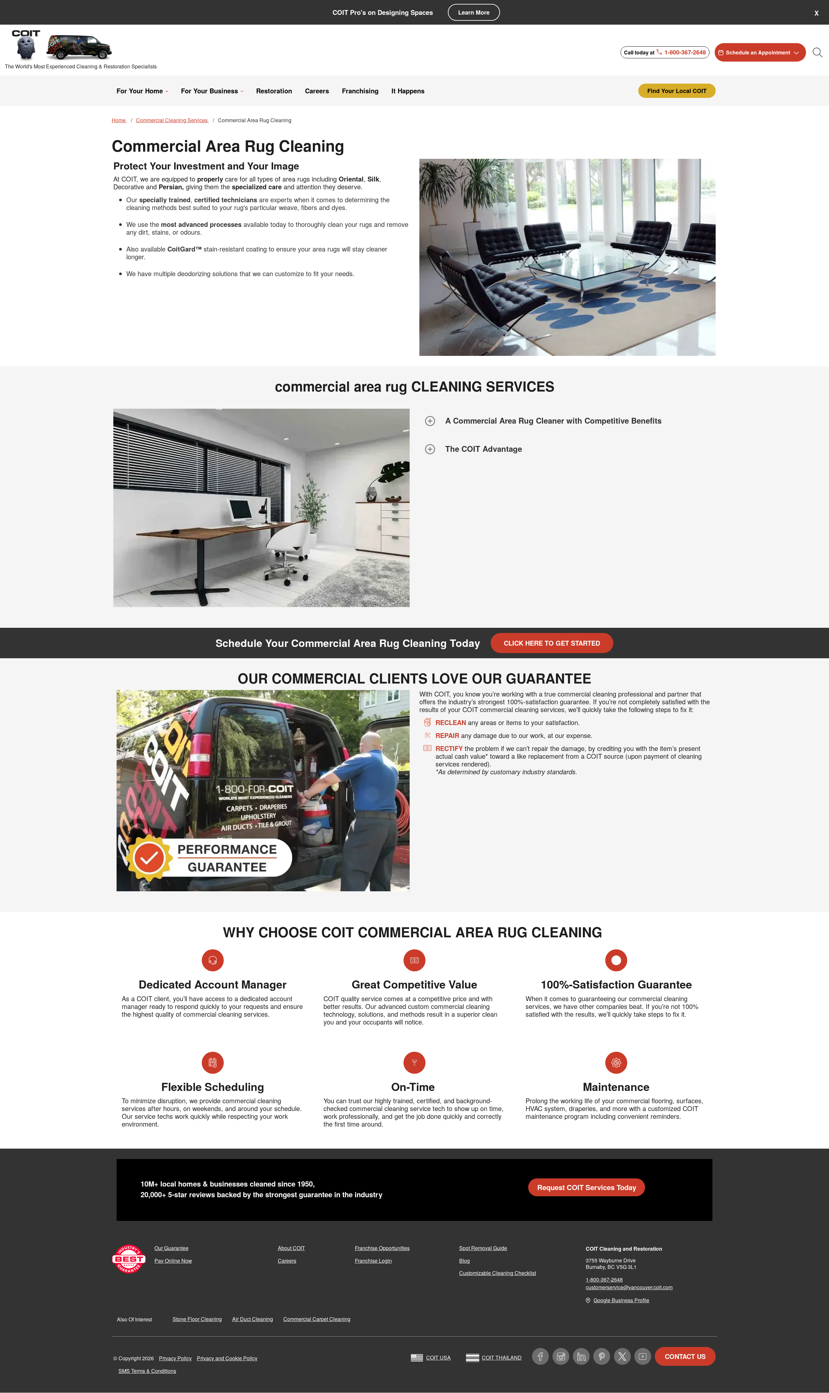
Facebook (540, 1356)
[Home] (62, 45)
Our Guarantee (171, 1248)
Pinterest (601, 1356)
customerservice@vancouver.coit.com (629, 1287)
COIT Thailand (502, 1357)
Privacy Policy (175, 1358)
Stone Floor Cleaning (197, 1319)
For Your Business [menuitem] (209, 91)
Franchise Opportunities (382, 1248)
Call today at (665, 52)
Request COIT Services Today (586, 1187)
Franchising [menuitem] (360, 91)
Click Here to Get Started (552, 643)
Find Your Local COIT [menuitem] (677, 91)
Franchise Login (373, 1260)
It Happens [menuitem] (408, 91)
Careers (287, 1260)
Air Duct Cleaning (252, 1319)
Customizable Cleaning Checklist (497, 1273)
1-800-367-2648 (604, 1279)
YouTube (642, 1356)
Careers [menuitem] (317, 91)
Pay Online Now (173, 1260)
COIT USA (438, 1357)
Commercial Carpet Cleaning (316, 1319)
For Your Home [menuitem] (140, 91)
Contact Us (685, 1356)
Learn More (474, 12)
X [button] (816, 13)
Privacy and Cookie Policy (227, 1358)
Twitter (622, 1356)
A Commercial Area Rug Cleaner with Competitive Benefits (553, 420)
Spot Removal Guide (483, 1248)
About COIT (291, 1248)
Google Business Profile (621, 1300)
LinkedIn (581, 1356)
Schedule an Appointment (758, 52)
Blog (464, 1260)
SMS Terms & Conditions (147, 1371)
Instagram (560, 1356)
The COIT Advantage (483, 448)
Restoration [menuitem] (274, 91)
